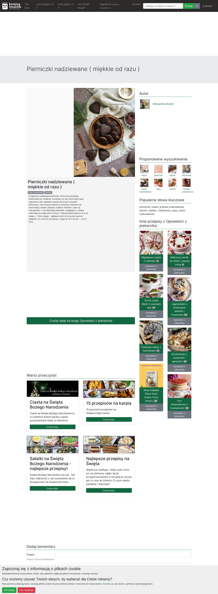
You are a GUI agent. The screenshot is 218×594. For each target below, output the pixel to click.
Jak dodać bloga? (83, 6)
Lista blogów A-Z (45, 6)
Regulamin (109, 6)
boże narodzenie (36, 192)
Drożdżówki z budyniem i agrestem (179, 358)
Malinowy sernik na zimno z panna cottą (179, 261)
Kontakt (136, 4)
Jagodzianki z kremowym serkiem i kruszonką (179, 309)
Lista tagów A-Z (66, 6)
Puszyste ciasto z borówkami (151, 349)
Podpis (30, 554)
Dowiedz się (108, 584)
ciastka (48, 192)
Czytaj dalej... (52, 427)
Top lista (27, 6)
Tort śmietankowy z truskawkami (179, 404)
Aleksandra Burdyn (163, 103)
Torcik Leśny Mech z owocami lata (151, 304)
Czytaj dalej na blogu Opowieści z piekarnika (81, 321)
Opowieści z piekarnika (151, 267)
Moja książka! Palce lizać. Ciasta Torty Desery (151, 395)
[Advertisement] (109, 35)
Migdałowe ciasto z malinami (151, 259)
